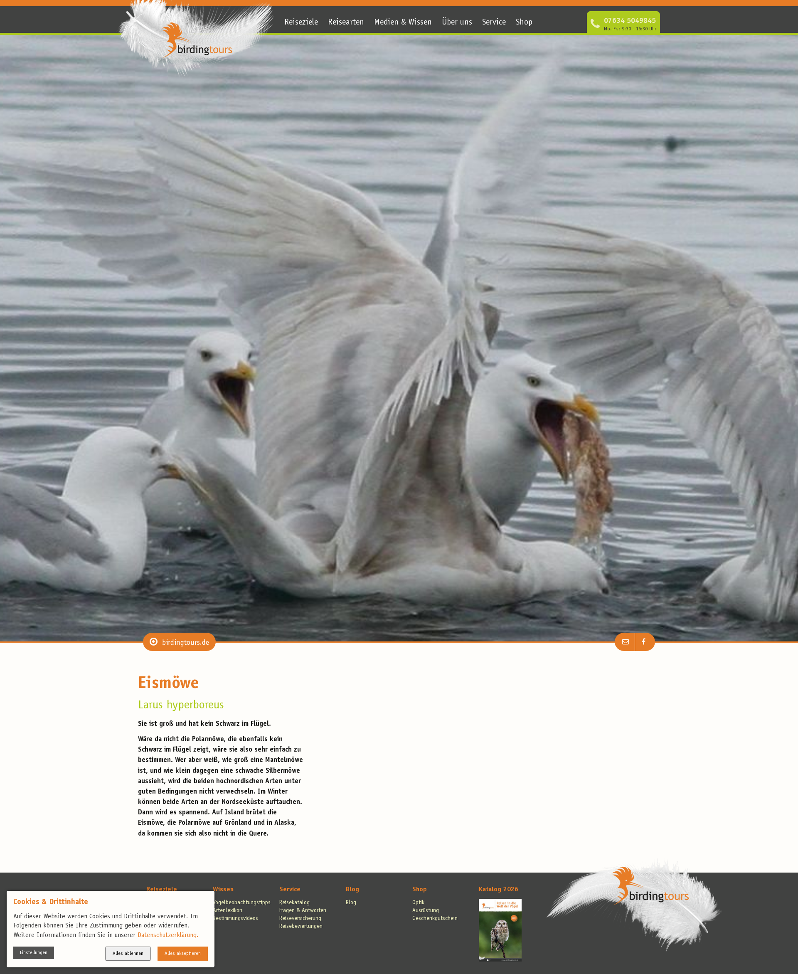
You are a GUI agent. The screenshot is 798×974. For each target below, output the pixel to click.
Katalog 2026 (498, 889)
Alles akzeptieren (183, 953)
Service (494, 23)
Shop (524, 23)
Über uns (457, 23)
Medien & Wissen (403, 23)
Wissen (223, 889)
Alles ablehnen (128, 953)
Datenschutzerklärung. (168, 935)
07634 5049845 (630, 21)
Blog (352, 889)
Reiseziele (301, 23)
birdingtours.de (185, 643)
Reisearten (346, 23)
